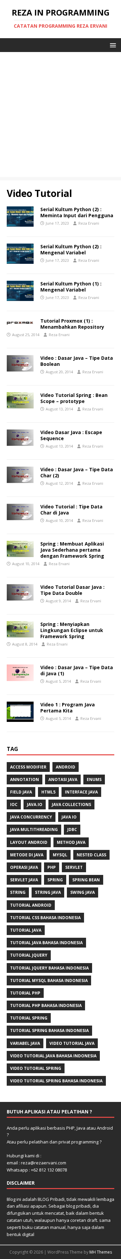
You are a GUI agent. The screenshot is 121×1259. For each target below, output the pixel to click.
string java (48, 892)
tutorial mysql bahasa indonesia (49, 980)
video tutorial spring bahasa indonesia (56, 1081)
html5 (48, 792)
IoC (13, 804)
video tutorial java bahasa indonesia (53, 1056)
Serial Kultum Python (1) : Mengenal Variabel (71, 286)
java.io (34, 804)
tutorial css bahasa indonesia (45, 918)
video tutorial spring (35, 1068)
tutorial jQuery (28, 955)
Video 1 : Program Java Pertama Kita (67, 707)
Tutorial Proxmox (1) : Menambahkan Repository (72, 324)
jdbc (72, 829)
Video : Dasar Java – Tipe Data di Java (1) (76, 670)
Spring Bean (86, 880)
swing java (82, 892)
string (18, 892)
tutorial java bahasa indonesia (46, 943)
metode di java (26, 855)
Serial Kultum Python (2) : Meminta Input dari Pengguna (76, 212)
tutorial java (25, 930)
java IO (69, 817)
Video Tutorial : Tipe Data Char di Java (71, 509)
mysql (60, 855)
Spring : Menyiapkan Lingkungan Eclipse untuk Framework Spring (71, 630)
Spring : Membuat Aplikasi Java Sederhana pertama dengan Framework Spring (72, 549)
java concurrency (31, 817)
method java (71, 842)
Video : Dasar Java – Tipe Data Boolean (76, 361)
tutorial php (25, 993)
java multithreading (34, 829)
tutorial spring (28, 1018)
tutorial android (30, 905)
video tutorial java (71, 1043)
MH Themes (100, 1252)
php (51, 867)
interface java (81, 792)
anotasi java (62, 779)
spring (55, 880)
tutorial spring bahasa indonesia (49, 1030)
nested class (91, 855)
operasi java (24, 867)
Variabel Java (25, 1043)
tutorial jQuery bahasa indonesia (49, 968)
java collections (71, 804)
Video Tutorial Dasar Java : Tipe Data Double (72, 590)
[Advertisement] (60, 116)
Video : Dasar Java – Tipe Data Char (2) (76, 472)
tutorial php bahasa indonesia (46, 1005)
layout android (28, 842)
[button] (111, 45)
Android (65, 767)
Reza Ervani (88, 223)
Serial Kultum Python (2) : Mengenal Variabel (71, 249)
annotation (24, 779)
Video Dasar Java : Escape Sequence (71, 435)
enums (94, 779)
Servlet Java (24, 880)
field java (21, 792)
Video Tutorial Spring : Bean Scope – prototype (74, 398)
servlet (74, 867)
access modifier (28, 767)
